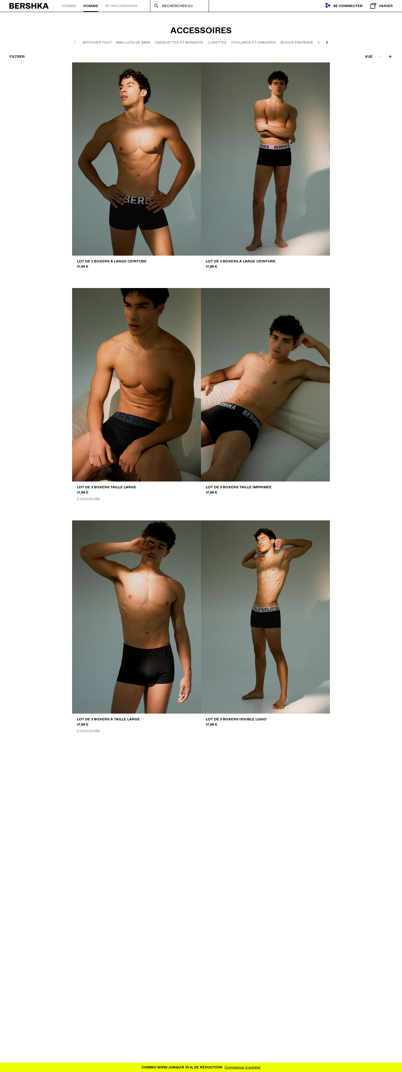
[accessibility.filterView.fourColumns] (390, 56)
